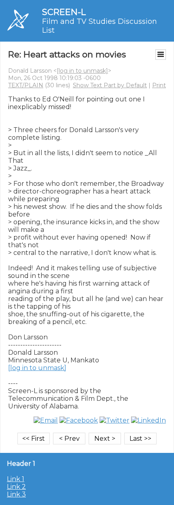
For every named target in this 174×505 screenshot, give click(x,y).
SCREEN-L (64, 12)
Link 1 (15, 479)
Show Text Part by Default (110, 85)
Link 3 (16, 494)
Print (159, 85)
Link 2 (16, 486)
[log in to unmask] (82, 70)
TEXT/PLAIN (25, 85)
